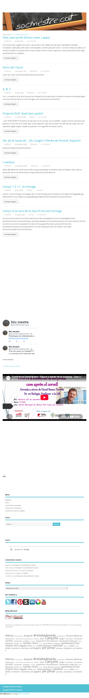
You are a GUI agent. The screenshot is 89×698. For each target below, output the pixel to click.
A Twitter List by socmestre (11, 366)
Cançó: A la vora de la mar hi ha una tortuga (32, 211)
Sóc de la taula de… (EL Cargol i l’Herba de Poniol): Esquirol (42, 140)
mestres (57, 646)
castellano (26, 641)
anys (42, 639)
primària (59, 648)
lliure (34, 646)
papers (37, 648)
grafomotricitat (70, 643)
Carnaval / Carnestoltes (73, 639)
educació (9, 643)
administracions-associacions (24, 639)
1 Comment (39, 190)
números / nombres (20, 648)
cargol (62, 639)
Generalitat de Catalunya (52, 643)
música (65, 646)
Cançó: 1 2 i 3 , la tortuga (19, 186)
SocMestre (7, 41)
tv (5, 650)
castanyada (18, 641)
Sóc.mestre (20, 322)
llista (29, 646)
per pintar (48, 648)
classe (33, 641)
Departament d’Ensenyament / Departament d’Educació (57, 641)
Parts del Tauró (13, 67)
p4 (31, 648)
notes (8, 648)
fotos (40, 643)
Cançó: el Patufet (27, 570)
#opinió (28, 636)
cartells (9, 641)
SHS (4, 476)
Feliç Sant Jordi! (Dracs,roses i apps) (26, 37)
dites (80, 641)
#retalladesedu (44, 635)
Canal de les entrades (13, 505)
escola (16, 643)
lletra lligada (20, 646)
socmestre (77, 648)
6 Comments (41, 215)
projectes (68, 648)
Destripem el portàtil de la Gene (24, 565)
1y (31, 334)
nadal (71, 646)
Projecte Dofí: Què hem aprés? (23, 113)
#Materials (33, 71)
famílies (27, 643)
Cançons (51, 638)
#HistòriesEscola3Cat (18, 338)
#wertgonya (61, 636)
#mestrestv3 (19, 636)
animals (31, 117)
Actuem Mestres (74, 636)
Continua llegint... (10, 58)
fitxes (35, 643)
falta (20, 643)
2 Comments (46, 166)
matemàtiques (44, 646)
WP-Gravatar (23, 693)
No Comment (31, 41)
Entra (7, 503)
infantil (9, 646)
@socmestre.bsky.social (20, 325)
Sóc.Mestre (44, 4)
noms (77, 646)
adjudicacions (10, 639)
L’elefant (9, 162)
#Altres (9, 636)
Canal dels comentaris (13, 508)
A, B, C (7, 89)
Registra (8, 500)
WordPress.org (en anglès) (15, 511)
